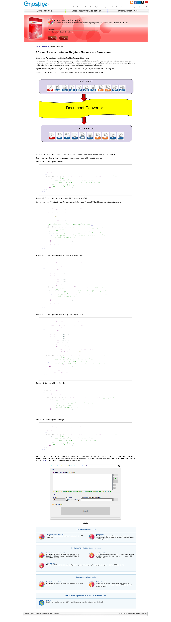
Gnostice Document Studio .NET (55, 534)
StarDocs (48, 600)
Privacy (27, 613)
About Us (114, 6)
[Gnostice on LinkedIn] (139, 3)
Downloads (88, 6)
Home (67, 6)
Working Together (133, 6)
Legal (32, 613)
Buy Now (97, 6)
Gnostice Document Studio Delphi (55, 553)
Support (106, 6)
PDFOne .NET (100, 534)
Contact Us (144, 6)
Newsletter (45, 46)
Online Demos (77, 6)
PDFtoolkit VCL (50, 563)
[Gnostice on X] (142, 3)
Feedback (38, 613)
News (122, 6)
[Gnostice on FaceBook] (135, 3)
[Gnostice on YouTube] (146, 3)
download (44, 460)
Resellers (56, 613)
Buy (63, 38)
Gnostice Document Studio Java (55, 582)
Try (52, 38)
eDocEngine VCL (101, 553)
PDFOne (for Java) (101, 582)
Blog (51, 613)
